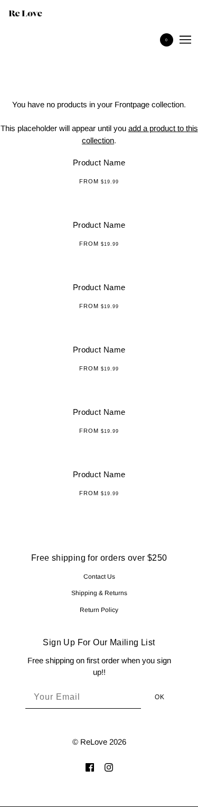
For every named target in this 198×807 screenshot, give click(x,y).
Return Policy (99, 610)
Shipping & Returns (99, 593)
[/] (35, 13)
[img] (89, 767)
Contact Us (99, 576)
